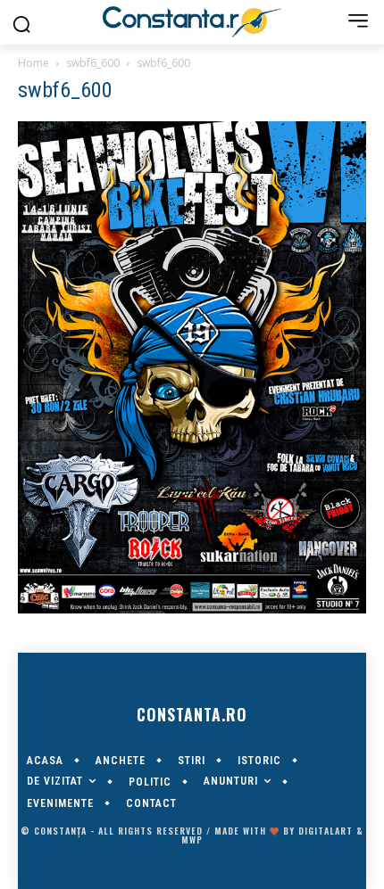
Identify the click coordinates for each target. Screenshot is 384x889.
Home (33, 62)
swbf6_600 (93, 62)
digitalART (325, 830)
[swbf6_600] (192, 609)
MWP (192, 839)
